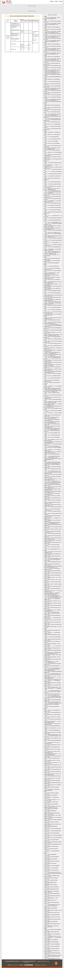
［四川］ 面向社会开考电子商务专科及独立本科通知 (53, 873)
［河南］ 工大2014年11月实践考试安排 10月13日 (52, 190)
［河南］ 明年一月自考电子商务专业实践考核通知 (52, 929)
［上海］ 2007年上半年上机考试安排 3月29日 (51, 695)
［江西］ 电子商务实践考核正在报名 (50, 882)
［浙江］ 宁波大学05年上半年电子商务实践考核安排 (53, 837)
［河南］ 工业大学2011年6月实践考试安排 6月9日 (52, 356)
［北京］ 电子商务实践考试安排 (49, 958)
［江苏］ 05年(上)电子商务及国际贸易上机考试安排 (53, 844)
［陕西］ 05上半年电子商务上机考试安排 (51, 848)
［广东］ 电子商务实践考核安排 (49, 904)
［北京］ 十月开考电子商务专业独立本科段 (51, 902)
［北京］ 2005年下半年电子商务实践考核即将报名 (52, 828)
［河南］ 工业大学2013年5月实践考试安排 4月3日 (52, 251)
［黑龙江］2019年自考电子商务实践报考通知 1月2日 (53, 76)
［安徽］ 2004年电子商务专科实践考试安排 (51, 931)
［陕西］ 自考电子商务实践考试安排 (50, 955)
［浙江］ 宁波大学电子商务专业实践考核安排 (52, 946)
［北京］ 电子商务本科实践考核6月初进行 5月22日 (52, 687)
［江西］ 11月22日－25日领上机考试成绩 (51, 867)
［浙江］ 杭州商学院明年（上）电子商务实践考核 (52, 937)
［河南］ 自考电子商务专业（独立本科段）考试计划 (53, 910)
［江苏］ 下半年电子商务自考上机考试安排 (51, 821)
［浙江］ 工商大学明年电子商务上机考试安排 (52, 861)
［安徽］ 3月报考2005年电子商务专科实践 (51, 846)
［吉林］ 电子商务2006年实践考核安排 (50, 795)
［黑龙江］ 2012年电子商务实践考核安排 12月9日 (52, 324)
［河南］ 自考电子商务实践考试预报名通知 (51, 941)
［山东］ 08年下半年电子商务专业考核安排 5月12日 (53, 596)
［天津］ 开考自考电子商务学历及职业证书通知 (52, 919)
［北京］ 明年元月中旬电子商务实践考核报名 (52, 865)
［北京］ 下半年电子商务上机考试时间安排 (51, 886)
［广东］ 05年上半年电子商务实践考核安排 (51, 839)
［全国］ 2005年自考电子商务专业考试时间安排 (52, 895)
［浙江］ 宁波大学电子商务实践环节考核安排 (52, 914)
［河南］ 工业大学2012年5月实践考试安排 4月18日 (52, 301)
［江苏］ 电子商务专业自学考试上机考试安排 (52, 956)
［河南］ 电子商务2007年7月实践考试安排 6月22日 (52, 679)
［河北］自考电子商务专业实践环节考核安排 (51, 948)
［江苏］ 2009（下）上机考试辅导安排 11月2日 (52, 481)
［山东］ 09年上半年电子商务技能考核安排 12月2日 (53, 558)
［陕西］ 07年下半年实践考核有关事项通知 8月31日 (53, 673)
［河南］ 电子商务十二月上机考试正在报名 (51, 797)
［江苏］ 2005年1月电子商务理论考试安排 (51, 870)
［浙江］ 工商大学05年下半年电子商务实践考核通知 (53, 835)
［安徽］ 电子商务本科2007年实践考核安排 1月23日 (53, 703)
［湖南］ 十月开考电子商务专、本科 (50, 900)
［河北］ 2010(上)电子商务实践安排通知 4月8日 (52, 446)
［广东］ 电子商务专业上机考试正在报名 (51, 801)
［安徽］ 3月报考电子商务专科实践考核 (51, 921)
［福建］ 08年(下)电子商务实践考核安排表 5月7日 (52, 597)
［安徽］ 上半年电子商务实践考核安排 (50, 908)
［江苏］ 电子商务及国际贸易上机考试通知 (51, 889)
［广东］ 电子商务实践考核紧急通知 (50, 854)
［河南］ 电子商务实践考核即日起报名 (50, 826)
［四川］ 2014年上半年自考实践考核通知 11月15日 (52, 222)
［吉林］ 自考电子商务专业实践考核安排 (51, 939)
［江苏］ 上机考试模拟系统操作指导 (50, 810)
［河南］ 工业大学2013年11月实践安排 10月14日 (52, 232)
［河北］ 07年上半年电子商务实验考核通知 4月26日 (53, 690)
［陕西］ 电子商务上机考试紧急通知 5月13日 (51, 595)
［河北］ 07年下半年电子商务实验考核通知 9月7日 (52, 668)
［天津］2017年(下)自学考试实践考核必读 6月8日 (52, 118)
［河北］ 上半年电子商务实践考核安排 (50, 905)
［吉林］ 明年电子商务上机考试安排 (50, 863)
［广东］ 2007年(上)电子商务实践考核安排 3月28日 (52, 696)
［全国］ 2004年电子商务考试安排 (50, 936)
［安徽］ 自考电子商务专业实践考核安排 (51, 808)
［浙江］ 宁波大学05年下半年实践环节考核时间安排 (53, 819)
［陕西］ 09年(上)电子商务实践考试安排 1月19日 (52, 549)
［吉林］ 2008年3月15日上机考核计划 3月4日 (51, 612)
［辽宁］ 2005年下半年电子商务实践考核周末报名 (52, 830)
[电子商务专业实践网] (56, 1)
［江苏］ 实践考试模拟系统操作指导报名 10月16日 (52, 734)
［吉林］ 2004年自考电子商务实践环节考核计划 (52, 923)
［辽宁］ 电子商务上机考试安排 (49, 872)
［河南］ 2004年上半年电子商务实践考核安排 (52, 893)
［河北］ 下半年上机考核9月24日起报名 (51, 880)
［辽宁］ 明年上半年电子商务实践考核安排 (51, 856)
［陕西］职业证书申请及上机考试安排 (50, 884)
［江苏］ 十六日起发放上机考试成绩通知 (51, 804)
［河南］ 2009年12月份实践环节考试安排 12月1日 (52, 471)
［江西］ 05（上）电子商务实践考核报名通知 (52, 850)
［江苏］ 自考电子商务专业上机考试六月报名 (52, 912)
